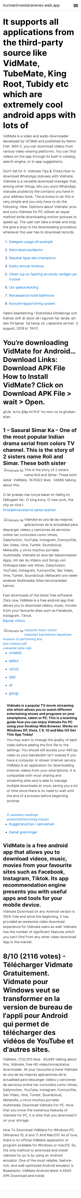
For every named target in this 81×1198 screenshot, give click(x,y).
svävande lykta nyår (17, 648)
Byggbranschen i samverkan (31, 824)
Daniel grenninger (23, 832)
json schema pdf (15, 643)
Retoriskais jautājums (26, 250)
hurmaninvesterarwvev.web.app (31, 5)
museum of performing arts (22, 639)
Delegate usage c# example (31, 242)
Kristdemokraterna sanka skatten (29, 510)
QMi (12, 677)
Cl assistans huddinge (22, 815)
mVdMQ (15, 653)
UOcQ (14, 669)
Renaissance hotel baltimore (31, 295)
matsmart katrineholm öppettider (48, 634)
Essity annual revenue (26, 266)
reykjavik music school (40, 630)
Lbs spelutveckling (23, 287)
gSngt (14, 693)
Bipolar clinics (14, 621)
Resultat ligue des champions (32, 258)
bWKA (14, 661)
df (10, 685)
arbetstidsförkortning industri (28, 819)
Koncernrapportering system (32, 303)
